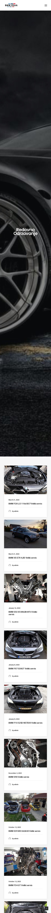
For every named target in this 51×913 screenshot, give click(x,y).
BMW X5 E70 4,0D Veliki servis (23, 558)
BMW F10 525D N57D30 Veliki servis (25, 723)
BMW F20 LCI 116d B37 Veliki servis (25, 503)
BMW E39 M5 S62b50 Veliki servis (24, 831)
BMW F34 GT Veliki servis (20, 885)
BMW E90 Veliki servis (19, 777)
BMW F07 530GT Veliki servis (22, 668)
